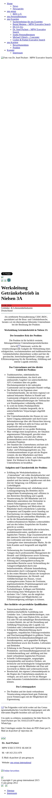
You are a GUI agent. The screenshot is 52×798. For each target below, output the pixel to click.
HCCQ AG (18, 27)
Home (10, 3)
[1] (2, 707)
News (15, 6)
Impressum (18, 53)
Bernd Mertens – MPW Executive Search (32, 24)
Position (16, 47)
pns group (11, 11)
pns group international (20, 762)
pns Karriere (12, 42)
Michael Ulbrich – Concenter (26, 37)
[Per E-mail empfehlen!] (2, 280)
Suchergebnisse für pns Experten (28, 21)
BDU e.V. (17, 14)
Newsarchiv (18, 8)
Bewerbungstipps (21, 45)
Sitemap (10, 790)
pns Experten (13, 19)
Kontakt (10, 50)
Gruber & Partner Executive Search (29, 40)
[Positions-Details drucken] (5, 280)
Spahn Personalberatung (24, 34)
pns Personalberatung (16, 16)
